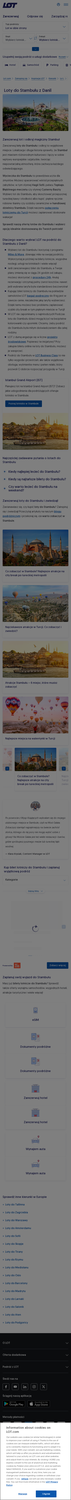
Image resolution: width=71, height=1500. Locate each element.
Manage (22, 1494)
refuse (24, 1479)
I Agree (46, 1494)
